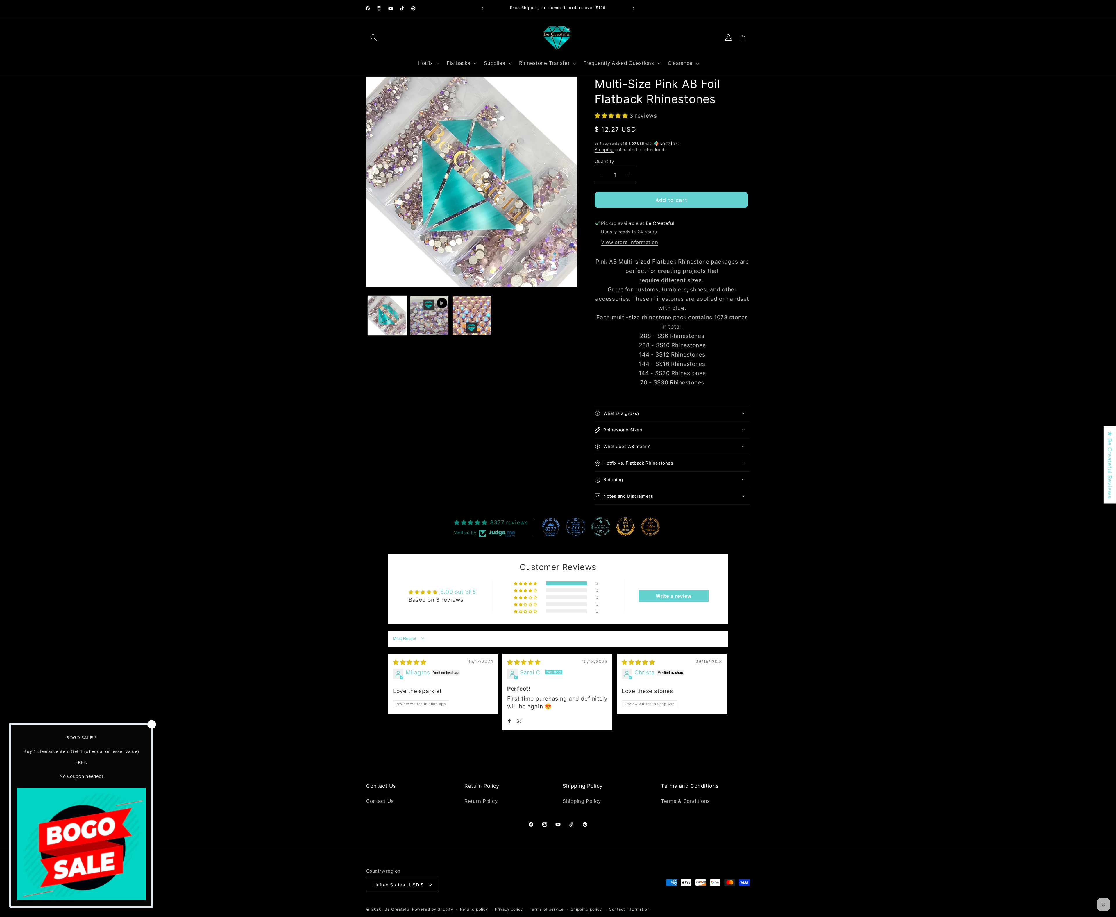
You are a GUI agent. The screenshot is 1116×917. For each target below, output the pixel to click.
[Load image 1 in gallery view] (387, 315)
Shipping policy (586, 909)
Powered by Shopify (432, 909)
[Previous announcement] (482, 8)
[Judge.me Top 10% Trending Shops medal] (650, 526)
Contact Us (380, 801)
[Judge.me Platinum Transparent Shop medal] (600, 526)
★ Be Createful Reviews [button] (1109, 465)
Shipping (604, 149)
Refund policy (474, 909)
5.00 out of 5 (458, 591)
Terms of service (547, 909)
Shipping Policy (582, 801)
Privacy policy (509, 909)
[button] (374, 37)
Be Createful (397, 909)
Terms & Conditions (685, 801)
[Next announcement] (633, 8)
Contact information (629, 909)
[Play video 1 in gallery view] (429, 315)
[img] (409, 662)
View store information (629, 242)
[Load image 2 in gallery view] (471, 315)
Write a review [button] (674, 596)
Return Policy (481, 801)
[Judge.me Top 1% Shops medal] (625, 526)
